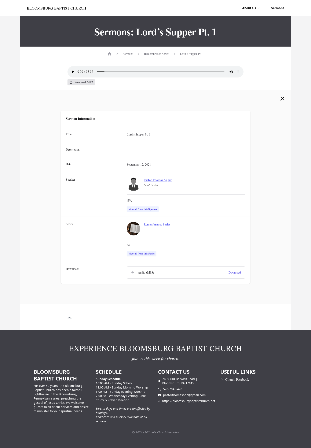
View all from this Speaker (142, 209)
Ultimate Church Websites (162, 432)
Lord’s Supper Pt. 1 (192, 54)
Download (234, 272)
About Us (249, 8)
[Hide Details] (282, 98)
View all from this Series (141, 253)
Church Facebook (237, 379)
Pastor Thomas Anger (158, 180)
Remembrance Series (156, 54)
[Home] (109, 54)
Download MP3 (83, 82)
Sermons (277, 8)
